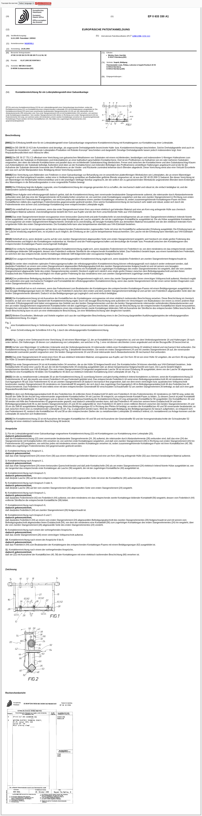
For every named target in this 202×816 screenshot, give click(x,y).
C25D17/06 (136, 36)
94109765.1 (29, 43)
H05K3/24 (146, 36)
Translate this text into (9, 3)
